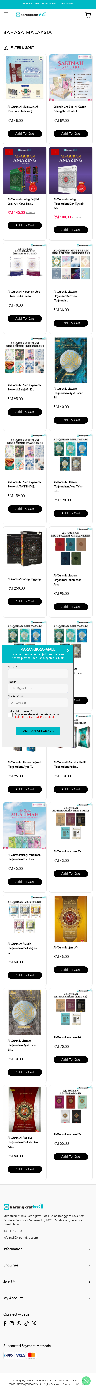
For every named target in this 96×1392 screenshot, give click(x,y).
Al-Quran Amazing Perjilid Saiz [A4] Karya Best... (23, 201)
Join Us (9, 1282)
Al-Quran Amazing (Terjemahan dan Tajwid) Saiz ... (69, 204)
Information (12, 1249)
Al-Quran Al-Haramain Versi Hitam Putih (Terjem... (24, 294)
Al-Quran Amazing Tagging (24, 579)
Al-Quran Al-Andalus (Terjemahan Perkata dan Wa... (23, 1142)
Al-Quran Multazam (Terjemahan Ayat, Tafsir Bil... (68, 393)
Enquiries (10, 1265)
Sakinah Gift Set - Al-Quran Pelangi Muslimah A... (70, 109)
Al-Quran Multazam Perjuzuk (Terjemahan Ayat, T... (25, 764)
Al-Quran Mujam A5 (66, 947)
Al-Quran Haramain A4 (67, 1037)
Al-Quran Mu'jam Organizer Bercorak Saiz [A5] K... (24, 387)
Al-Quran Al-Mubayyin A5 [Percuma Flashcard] (23, 109)
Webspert (81, 1384)
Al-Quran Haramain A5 (67, 851)
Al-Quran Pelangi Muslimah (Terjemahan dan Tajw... (24, 857)
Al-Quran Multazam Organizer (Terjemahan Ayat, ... (67, 580)
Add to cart (24, 133)
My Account (13, 1298)
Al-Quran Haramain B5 (67, 1134)
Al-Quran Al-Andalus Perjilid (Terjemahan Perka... (70, 764)
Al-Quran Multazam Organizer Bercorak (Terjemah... (65, 296)
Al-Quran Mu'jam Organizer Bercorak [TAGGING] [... (24, 484)
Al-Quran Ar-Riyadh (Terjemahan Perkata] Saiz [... (23, 948)
